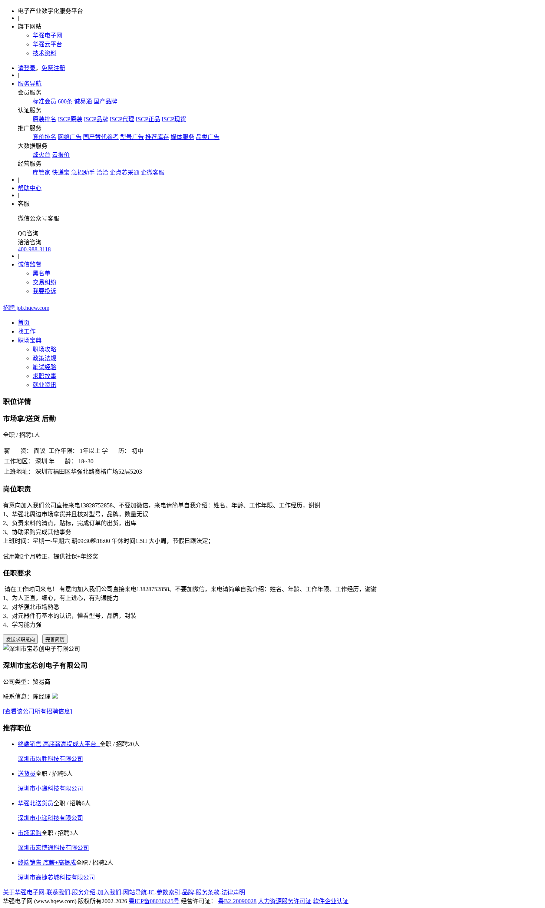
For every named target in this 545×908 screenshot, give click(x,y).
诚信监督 (30, 264)
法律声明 (233, 892)
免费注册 (53, 68)
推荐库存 (157, 137)
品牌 (188, 892)
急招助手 (83, 172)
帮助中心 (30, 188)
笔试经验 (44, 367)
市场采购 (30, 833)
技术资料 (44, 53)
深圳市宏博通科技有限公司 (53, 848)
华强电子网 (47, 35)
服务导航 (30, 83)
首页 (24, 322)
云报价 (61, 155)
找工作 (27, 331)
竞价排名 (44, 137)
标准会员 (44, 101)
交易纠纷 (44, 282)
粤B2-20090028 (237, 901)
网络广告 (70, 137)
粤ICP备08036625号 (154, 901)
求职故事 (44, 376)
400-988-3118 (34, 249)
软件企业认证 (331, 901)
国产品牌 (105, 101)
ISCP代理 (122, 119)
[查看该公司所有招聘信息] (37, 711)
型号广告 (132, 137)
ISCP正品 (148, 119)
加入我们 (109, 892)
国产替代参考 (101, 137)
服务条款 (207, 892)
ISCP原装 (70, 119)
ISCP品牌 (96, 119)
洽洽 (102, 172)
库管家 (41, 172)
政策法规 (44, 358)
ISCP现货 (174, 119)
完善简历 (55, 639)
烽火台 (41, 155)
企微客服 (153, 172)
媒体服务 (182, 137)
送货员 (27, 774)
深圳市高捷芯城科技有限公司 (56, 877)
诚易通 (83, 101)
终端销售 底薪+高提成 (47, 862)
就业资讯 (44, 385)
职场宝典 (30, 340)
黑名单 (41, 273)
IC (152, 892)
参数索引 (168, 892)
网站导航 (135, 892)
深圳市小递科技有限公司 (50, 788)
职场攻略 (44, 349)
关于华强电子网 (23, 892)
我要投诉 (44, 291)
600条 (65, 101)
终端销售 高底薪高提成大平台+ (59, 744)
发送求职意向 (20, 639)
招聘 (26, 308)
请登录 (27, 68)
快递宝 (61, 172)
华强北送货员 (35, 803)
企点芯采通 (124, 172)
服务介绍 (84, 892)
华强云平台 (47, 44)
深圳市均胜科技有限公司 (50, 759)
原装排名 (44, 119)
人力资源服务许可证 (284, 901)
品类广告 (207, 137)
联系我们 (58, 892)
